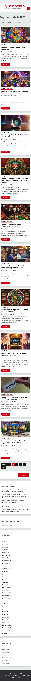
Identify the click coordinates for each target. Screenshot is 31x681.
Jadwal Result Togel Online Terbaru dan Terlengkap (14, 311)
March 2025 (5, 584)
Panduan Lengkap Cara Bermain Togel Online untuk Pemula (13, 442)
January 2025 (5, 590)
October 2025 (6, 566)
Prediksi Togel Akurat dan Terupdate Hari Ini (15, 92)
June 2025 (5, 576)
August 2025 (5, 571)
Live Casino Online (7, 647)
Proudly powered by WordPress (10, 675)
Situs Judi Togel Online (7, 44)
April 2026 (5, 550)
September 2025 (6, 568)
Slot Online (5, 660)
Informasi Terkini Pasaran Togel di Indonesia (13, 48)
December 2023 (6, 625)
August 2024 (5, 603)
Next (3, 467)
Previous (4, 464)
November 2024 (6, 595)
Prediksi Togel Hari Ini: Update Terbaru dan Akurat (15, 136)
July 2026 (4, 541)
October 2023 (6, 630)
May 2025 (5, 579)
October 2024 (6, 598)
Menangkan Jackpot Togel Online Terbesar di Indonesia (13, 354)
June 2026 (5, 544)
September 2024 (6, 601)
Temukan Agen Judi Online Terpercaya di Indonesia (11, 225)
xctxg (15, 51)
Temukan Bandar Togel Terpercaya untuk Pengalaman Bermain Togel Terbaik (14, 180)
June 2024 (5, 609)
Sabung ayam (5, 652)
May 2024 (5, 611)
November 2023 (6, 628)
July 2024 (4, 606)
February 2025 (6, 587)
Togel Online (5, 663)
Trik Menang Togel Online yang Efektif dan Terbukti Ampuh (15, 398)
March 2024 (5, 617)
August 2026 (5, 539)
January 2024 (5, 622)
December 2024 (6, 593)
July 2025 (4, 574)
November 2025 (6, 563)
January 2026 (5, 558)
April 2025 (5, 582)
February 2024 (6, 620)
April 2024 (5, 614)
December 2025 (6, 560)
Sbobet (4, 655)
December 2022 (6, 633)
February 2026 (6, 555)
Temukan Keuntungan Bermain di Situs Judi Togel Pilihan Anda (13, 267)
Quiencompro (15, 6)
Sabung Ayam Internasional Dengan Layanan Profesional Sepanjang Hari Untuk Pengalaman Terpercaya (14, 496)
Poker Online (5, 649)
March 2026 (5, 552)
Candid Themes (16, 677)
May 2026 (5, 547)
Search (23, 475)
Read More (5, 64)
